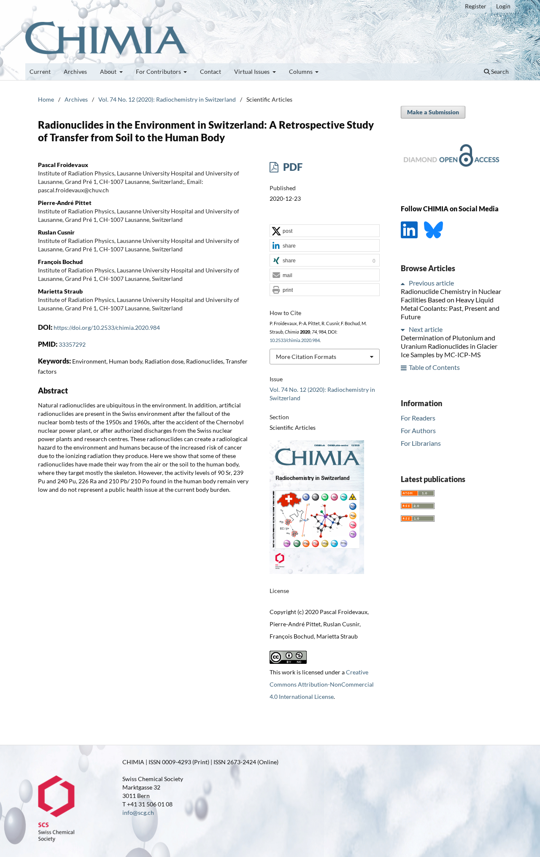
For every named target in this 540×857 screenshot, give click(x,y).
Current (40, 71)
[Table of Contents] (404, 368)
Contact (210, 71)
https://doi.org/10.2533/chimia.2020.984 (107, 327)
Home (46, 99)
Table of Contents (434, 368)
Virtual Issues (252, 71)
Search (499, 71)
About (109, 71)
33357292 (72, 344)
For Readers (418, 418)
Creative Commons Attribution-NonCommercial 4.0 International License (322, 684)
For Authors (418, 430)
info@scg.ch (138, 812)
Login (503, 6)
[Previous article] (404, 283)
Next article (426, 330)
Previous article (431, 283)
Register (475, 6)
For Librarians (421, 443)
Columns (301, 71)
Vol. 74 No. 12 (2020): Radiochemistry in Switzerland (167, 99)
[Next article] (404, 330)
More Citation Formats (306, 356)
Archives (75, 71)
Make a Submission (433, 112)
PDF (291, 167)
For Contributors (159, 71)
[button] (324, 231)
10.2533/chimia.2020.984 (295, 340)
